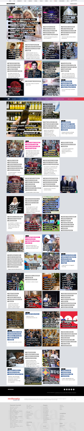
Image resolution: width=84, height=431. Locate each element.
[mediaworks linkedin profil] (75, 399)
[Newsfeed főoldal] (11, 389)
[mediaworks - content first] (14, 399)
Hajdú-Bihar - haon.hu (14, 417)
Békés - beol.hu (13, 409)
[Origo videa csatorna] (71, 389)
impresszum (70, 392)
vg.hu (28, 423)
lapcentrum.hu (62, 419)
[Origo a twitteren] (67, 389)
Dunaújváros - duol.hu (14, 413)
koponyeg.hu (62, 416)
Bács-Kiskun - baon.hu (14, 407)
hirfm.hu (61, 426)
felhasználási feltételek (58, 392)
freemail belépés (73, 3)
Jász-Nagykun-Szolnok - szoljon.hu (16, 420)
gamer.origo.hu (46, 411)
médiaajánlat (74, 392)
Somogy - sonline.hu (13, 424)
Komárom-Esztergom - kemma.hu (16, 422)
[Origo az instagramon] (69, 389)
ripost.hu (61, 405)
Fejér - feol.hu (12, 415)
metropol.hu (62, 406)
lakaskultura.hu (46, 409)
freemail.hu (62, 415)
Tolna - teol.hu (12, 427)
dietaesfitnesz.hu (46, 417)
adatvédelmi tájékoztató (50, 392)
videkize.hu (45, 420)
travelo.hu (45, 416)
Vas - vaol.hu (29, 405)
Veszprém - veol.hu (30, 406)
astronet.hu (45, 407)
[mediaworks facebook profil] (72, 399)
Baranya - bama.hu (13, 408)
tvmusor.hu (45, 422)
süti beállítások (65, 392)
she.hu (61, 409)
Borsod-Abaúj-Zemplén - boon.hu (16, 411)
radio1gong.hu (62, 425)
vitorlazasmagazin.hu (47, 419)
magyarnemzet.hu (30, 413)
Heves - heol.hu (13, 419)
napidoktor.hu (45, 413)
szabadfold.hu (29, 415)
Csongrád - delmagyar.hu (14, 412)
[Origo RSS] (73, 389)
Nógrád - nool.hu (13, 423)
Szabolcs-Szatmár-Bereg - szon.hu (16, 426)
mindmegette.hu (46, 415)
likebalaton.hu (45, 412)
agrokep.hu (29, 425)
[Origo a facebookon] (64, 389)
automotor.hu (45, 408)
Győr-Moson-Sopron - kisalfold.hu (16, 416)
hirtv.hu (28, 416)
